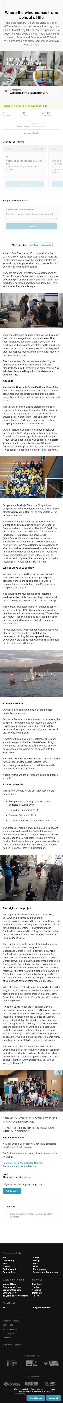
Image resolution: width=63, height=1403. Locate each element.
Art (4, 1257)
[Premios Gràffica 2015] (12, 1363)
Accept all (53, 1398)
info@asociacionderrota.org (17, 1147)
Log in (47, 1213)
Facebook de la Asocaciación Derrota (22, 1163)
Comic (36, 1257)
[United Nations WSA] (51, 1363)
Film (5, 1263)
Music (36, 1266)
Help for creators (41, 1307)
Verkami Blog (9, 1284)
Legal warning (9, 1333)
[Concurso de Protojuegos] (12, 1384)
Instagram (37, 1292)
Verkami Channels (12, 1289)
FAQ (5, 1307)
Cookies (6, 1337)
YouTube (36, 1289)
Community (8, 1260)
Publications (9, 1272)
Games (6, 1266)
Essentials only (35, 1398)
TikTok (35, 1295)
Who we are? (9, 1292)
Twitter (35, 1286)
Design (36, 1260)
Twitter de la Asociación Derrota (19, 1166)
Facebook (37, 1284)
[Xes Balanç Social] (31, 1363)
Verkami (31, 4)
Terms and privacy (10, 1329)
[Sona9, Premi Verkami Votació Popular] (51, 1384)
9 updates (34, 245)
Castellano (36, 133)
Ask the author (12, 1191)
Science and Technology (45, 1272)
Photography (39, 1269)
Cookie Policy (19, 1393)
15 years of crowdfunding (16, 1295)
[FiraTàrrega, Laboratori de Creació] (31, 1384)
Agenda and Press (12, 1286)
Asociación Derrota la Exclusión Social (29, 92)
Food (35, 1263)
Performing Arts (11, 1269)
